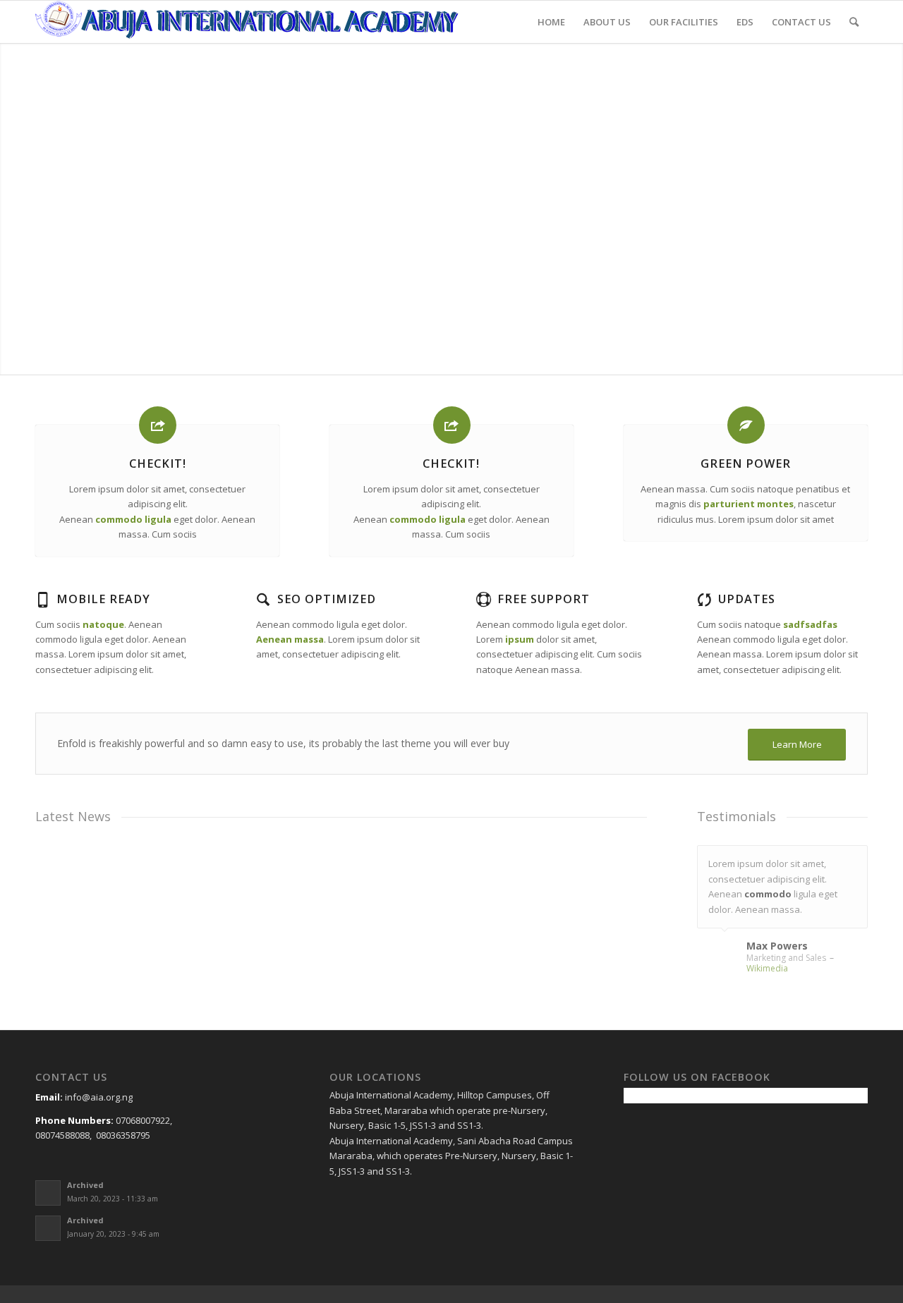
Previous (822, 860)
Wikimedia (767, 968)
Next (854, 860)
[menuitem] (551, 22)
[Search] (854, 22)
